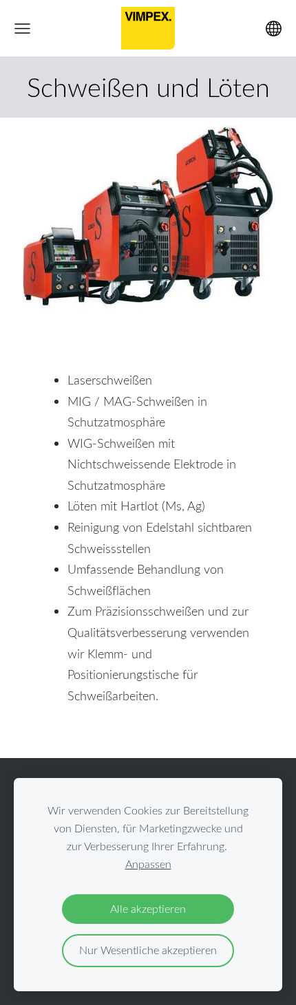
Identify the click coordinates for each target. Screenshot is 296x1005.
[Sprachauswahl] (274, 28)
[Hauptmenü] (22, 28)
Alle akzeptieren (148, 908)
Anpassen (148, 864)
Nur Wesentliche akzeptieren (148, 950)
